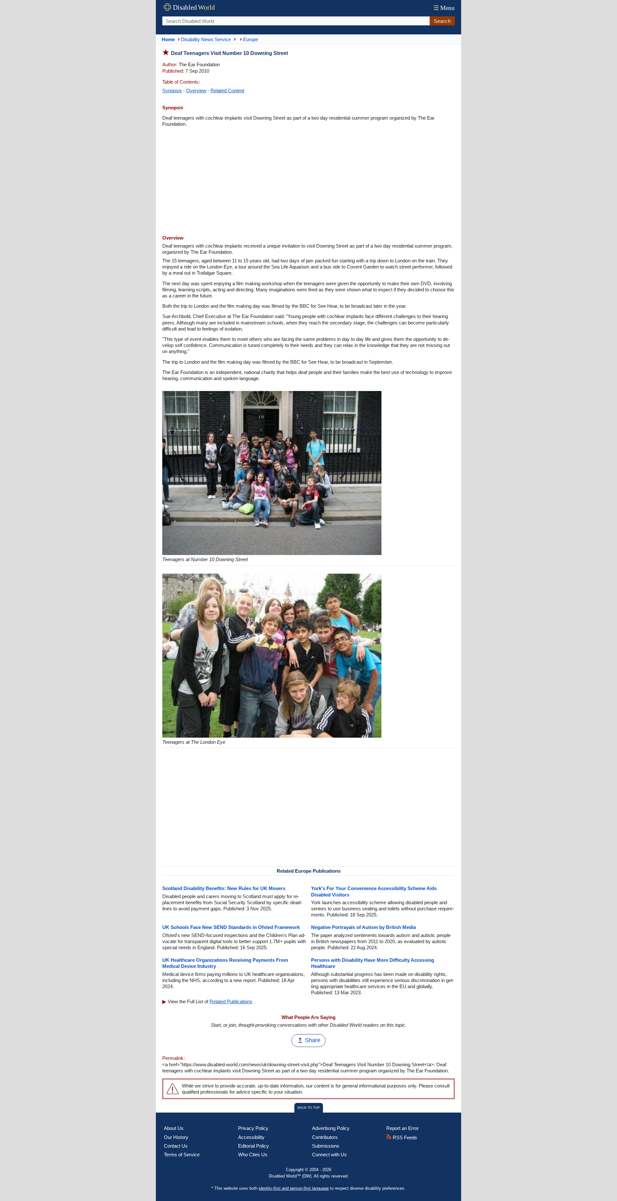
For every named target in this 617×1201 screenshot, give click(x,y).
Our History (176, 1137)
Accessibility (251, 1137)
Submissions (325, 1146)
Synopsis (172, 90)
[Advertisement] (308, 182)
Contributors (325, 1137)
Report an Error (402, 1128)
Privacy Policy (253, 1128)
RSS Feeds (404, 1137)
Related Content (227, 90)
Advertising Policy (331, 1128)
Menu (444, 8)
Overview (196, 90)
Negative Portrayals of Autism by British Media (363, 927)
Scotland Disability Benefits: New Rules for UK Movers (223, 888)
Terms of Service (182, 1154)
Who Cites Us (252, 1154)
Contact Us (176, 1146)
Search (442, 21)
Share (312, 1040)
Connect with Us (329, 1154)
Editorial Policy (253, 1146)
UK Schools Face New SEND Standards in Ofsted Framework (231, 927)
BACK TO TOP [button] (309, 1107)
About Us (173, 1128)
